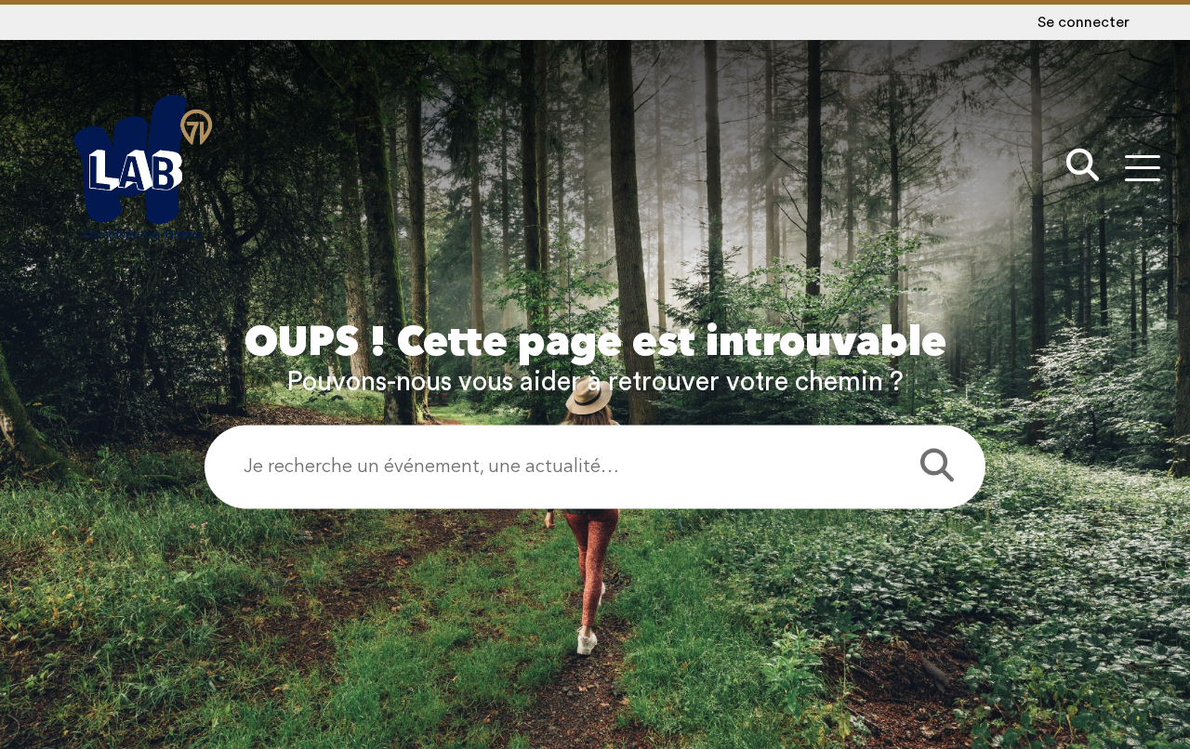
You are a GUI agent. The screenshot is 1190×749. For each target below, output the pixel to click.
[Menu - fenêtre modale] (1142, 167)
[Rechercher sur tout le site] (1082, 168)
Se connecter (1084, 22)
